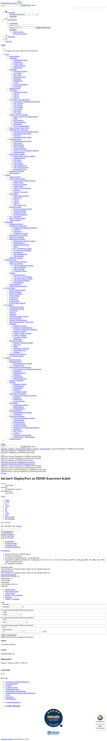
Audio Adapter (18, 186)
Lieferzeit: (4, 487)
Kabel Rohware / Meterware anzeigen (25, 132)
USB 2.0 (16, 94)
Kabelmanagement (15, 361)
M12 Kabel (17, 111)
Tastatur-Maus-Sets (19, 350)
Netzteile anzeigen (19, 275)
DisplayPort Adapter (20, 184)
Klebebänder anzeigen (20, 405)
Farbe (5, 622)
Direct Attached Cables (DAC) (19, 128)
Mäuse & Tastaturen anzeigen (23, 343)
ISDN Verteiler (18, 120)
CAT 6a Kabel (18, 107)
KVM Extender (14, 296)
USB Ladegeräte (18, 269)
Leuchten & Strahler (20, 392)
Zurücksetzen (12, 635)
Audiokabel (13, 58)
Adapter (7, 175)
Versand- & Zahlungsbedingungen (17, 682)
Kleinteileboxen (18, 386)
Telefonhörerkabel (19, 122)
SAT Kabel (17, 135)
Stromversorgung (10, 260)
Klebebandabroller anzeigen (22, 412)
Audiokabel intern (19, 158)
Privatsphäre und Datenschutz (15, 691)
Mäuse (15, 346)
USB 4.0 (16, 98)
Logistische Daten (11, 545)
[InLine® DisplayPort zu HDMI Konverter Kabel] (18, 462)
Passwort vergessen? (20, 34)
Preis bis (9, 630)
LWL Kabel (17, 113)
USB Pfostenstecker (20, 165)
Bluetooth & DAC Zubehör (18, 235)
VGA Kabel (17, 73)
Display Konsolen (15, 292)
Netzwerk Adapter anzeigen (22, 209)
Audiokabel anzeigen (20, 60)
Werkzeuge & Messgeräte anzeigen (25, 395)
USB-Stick (12, 314)
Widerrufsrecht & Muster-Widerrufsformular (20, 693)
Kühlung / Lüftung (19, 331)
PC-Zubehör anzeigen (16, 307)
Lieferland (12, 14)
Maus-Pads (17, 345)
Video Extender (18, 256)
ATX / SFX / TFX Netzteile (22, 277)
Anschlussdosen (18, 420)
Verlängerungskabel (19, 149)
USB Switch (17, 198)
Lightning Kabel (14, 88)
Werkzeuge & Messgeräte (17, 394)
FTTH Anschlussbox (20, 214)
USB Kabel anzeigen (20, 92)
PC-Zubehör (9, 305)
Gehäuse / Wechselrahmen (18, 320)
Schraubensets (18, 252)
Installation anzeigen (20, 326)
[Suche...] (26, 5)
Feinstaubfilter (18, 388)
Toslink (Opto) (18, 64)
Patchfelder (17, 429)
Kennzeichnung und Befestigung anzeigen (27, 369)
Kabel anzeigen (14, 56)
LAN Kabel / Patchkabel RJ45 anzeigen (26, 101)
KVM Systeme (10, 288)
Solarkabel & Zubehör (16, 171)
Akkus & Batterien (19, 267)
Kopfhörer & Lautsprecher (18, 226)
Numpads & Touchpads (21, 348)
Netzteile (12, 273)
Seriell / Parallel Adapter (17, 218)
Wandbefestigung (19, 409)
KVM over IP (13, 297)
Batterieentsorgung (12, 689)
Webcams (12, 312)
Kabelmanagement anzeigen (22, 363)
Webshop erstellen (7, 739)
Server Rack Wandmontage (22, 435)
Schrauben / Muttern (20, 337)
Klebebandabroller (15, 410)
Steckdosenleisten (15, 284)
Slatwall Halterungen (20, 254)
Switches (16, 433)
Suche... (34, 5)
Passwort (12, 27)
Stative (15, 247)
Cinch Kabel (17, 62)
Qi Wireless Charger (20, 271)
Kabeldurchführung (19, 378)
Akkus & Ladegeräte (16, 263)
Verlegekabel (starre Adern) (22, 137)
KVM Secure (13, 299)
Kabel (7, 54)
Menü (3, 45)
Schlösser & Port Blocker (17, 354)
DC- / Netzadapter (15, 216)
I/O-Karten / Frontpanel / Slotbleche (25, 329)
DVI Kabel (17, 79)
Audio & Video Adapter (17, 179)
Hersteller (6, 607)
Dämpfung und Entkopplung (22, 328)
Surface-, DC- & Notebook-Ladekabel (26, 150)
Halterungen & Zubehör (17, 239)
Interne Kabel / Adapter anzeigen (24, 156)
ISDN (15, 118)
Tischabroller (17, 414)
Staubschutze (17, 339)
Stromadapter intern (19, 169)
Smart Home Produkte (16, 237)
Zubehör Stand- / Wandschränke (24, 437)
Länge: (3, 496)
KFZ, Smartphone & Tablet (22, 248)
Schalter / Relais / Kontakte (22, 333)
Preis (4, 630)
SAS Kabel (17, 160)
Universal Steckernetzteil (21, 280)
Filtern (3, 635)
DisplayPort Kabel (19, 77)
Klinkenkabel (17, 67)
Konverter (16, 190)
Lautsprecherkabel (19, 66)
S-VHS (15, 83)
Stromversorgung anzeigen (18, 262)
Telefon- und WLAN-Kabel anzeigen (25, 116)
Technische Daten (11, 543)
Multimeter (17, 397)
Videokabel (13, 69)
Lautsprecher (17, 231)
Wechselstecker (18, 282)
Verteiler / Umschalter (20, 192)
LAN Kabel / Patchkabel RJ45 (19, 100)
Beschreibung (9, 541)
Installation (12, 324)
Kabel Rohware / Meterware (18, 130)
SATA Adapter (18, 164)
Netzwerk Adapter (15, 207)
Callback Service (11, 687)
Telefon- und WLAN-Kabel (18, 115)
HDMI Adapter (18, 182)
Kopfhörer (16, 230)
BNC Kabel (17, 75)
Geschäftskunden (11, 684)
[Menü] (103, 715)
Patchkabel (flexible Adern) (22, 133)
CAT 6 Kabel (17, 105)
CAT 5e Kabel (18, 103)
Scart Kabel (17, 86)
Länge (5, 614)
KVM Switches (14, 301)
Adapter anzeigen (15, 177)
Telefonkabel (17, 124)
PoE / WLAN (18, 431)
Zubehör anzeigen (15, 360)
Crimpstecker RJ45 (19, 213)
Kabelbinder (17, 371)
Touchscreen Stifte (15, 318)
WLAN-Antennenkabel (21, 126)
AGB (7, 695)
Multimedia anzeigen (16, 224)
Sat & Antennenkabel (20, 84)
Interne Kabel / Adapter (17, 154)
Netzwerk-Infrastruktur (16, 416)
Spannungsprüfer (19, 401)
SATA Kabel (17, 162)
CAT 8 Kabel (17, 109)
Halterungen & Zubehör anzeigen (24, 241)
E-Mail (11, 25)
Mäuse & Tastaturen (15, 341)
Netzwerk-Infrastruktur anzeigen (24, 418)
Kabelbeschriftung (19, 373)
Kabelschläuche (18, 365)
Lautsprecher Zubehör (20, 233)
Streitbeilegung (10, 699)
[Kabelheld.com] (9, 3)
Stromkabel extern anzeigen (22, 141)
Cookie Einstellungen (12, 702)
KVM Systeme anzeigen (17, 290)
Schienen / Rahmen (19, 335)
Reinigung (16, 390)
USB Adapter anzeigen (21, 196)
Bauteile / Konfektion (16, 380)
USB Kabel (13, 90)
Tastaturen (16, 352)
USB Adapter (13, 194)
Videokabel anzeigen (20, 71)
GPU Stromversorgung (21, 167)
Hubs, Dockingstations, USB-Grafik (21, 322)
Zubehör (8, 358)
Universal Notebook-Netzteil (22, 279)
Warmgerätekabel (19, 152)
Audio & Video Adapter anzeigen (24, 181)
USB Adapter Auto (19, 205)
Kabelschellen (18, 377)
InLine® (3, 473)
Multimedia (9, 222)
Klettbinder (17, 375)
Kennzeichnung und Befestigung (20, 367)
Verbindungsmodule (20, 426)
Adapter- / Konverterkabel (22, 188)
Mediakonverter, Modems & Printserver (26, 427)
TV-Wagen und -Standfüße (22, 250)
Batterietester (17, 399)
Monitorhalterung (19, 243)
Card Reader (13, 311)
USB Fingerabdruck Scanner (18, 316)
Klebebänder (13, 403)
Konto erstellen (18, 32)
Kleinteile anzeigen (19, 384)
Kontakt (8, 685)
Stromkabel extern (15, 139)
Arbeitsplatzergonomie (16, 309)
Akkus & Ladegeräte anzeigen (23, 265)
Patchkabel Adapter (19, 211)
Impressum (9, 697)
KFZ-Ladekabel (18, 147)
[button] (10, 12)
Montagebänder (18, 407)
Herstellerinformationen (13, 547)
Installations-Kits (18, 422)
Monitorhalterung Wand (21, 245)
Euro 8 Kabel (17, 143)
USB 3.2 (16, 96)
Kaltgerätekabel (18, 145)
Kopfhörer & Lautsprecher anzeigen (25, 228)
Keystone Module (19, 424)
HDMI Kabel (17, 81)
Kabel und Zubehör (15, 294)
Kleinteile (12, 382)
